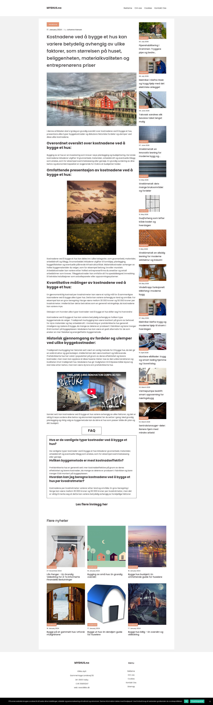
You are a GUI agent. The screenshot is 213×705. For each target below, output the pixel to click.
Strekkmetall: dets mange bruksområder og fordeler (151, 187)
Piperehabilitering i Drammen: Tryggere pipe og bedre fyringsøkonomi (150, 49)
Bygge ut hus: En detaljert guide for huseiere (104, 633)
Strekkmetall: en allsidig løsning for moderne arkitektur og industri (152, 256)
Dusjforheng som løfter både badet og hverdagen (152, 222)
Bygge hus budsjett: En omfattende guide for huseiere (145, 575)
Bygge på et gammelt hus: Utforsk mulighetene (66, 633)
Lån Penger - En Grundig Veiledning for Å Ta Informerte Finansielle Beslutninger (63, 577)
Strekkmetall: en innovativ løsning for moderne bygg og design (150, 152)
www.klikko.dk (84, 687)
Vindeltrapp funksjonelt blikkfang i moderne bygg (152, 291)
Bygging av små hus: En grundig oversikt (104, 575)
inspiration (144, 38)
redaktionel (53, 24)
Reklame (128, 8)
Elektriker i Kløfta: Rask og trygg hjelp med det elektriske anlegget (151, 83)
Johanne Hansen (74, 30)
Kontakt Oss (160, 8)
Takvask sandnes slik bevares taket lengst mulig (150, 118)
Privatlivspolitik (197, 701)
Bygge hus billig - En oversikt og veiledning (145, 633)
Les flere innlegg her (92, 504)
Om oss (138, 8)
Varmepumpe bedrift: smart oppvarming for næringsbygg (151, 394)
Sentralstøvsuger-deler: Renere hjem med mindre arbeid (152, 429)
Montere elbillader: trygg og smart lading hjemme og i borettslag (152, 360)
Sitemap (131, 686)
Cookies (148, 8)
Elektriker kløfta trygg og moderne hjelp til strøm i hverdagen (152, 325)
